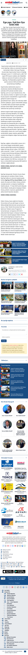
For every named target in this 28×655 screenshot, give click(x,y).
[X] (5, 546)
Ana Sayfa (6, 590)
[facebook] (4, 587)
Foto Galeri (7, 618)
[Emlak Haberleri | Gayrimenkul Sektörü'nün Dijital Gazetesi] (14, 3)
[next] (23, 587)
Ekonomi (4, 562)
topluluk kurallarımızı (13, 345)
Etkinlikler (9, 603)
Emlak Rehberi (20, 562)
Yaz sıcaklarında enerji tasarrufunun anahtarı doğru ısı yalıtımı (13, 652)
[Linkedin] (19, 274)
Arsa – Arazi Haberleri (12, 602)
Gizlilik (13, 566)
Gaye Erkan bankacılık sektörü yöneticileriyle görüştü (19, 314)
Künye (24, 566)
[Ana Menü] (1, 2)
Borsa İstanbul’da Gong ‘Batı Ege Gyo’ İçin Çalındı (7, 314)
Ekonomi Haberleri (17, 7)
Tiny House (10, 565)
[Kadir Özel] (4, 269)
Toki (16, 565)
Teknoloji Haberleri (11, 615)
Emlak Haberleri (6, 7)
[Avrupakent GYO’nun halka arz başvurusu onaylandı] (21, 296)
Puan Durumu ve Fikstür (8, 554)
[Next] (22, 546)
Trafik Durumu (6, 552)
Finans (14, 19)
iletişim (3, 568)
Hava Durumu (6, 551)
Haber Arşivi (5, 558)
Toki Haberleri (10, 600)
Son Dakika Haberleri (7, 557)
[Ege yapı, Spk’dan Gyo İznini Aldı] (14, 50)
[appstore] (8, 571)
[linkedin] (26, 587)
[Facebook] (12, 274)
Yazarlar (6, 622)
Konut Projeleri (10, 598)
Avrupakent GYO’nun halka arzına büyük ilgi (20, 290)
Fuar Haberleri (10, 605)
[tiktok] (18, 587)
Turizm (20, 565)
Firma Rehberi (8, 623)
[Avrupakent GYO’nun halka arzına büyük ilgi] (21, 285)
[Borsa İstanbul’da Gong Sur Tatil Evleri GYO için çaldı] (7, 296)
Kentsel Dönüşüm (6, 563)
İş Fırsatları (10, 608)
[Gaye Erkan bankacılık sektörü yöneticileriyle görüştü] (21, 308)
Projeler (21, 563)
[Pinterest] (8, 546)
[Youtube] (22, 274)
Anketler (6, 630)
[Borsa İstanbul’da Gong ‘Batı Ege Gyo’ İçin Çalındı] (7, 308)
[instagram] (9, 587)
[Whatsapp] (25, 546)
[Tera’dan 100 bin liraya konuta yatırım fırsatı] (7, 285)
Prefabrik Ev (14, 563)
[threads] (21, 587)
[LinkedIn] (13, 546)
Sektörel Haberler (11, 595)
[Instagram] (17, 274)
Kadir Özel (10, 63)
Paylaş (4, 59)
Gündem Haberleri (11, 607)
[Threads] (20, 546)
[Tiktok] (18, 546)
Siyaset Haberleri (11, 613)
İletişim (6, 633)
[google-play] (20, 571)
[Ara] (26, 3)
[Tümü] (26, 360)
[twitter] (7, 587)
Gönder (4, 340)
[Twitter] (14, 274)
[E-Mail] (9, 274)
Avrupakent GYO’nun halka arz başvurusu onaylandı (20, 302)
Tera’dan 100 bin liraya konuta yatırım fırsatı (5, 290)
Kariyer (8, 566)
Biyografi (6, 628)
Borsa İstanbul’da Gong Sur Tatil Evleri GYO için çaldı (6, 302)
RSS (4, 578)
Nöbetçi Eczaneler (7, 549)
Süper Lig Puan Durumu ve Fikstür (15, 642)
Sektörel (4, 565)
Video (6, 620)
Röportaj (6, 627)
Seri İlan (6, 625)
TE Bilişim (17, 583)
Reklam (19, 566)
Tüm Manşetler (6, 555)
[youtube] (12, 587)
